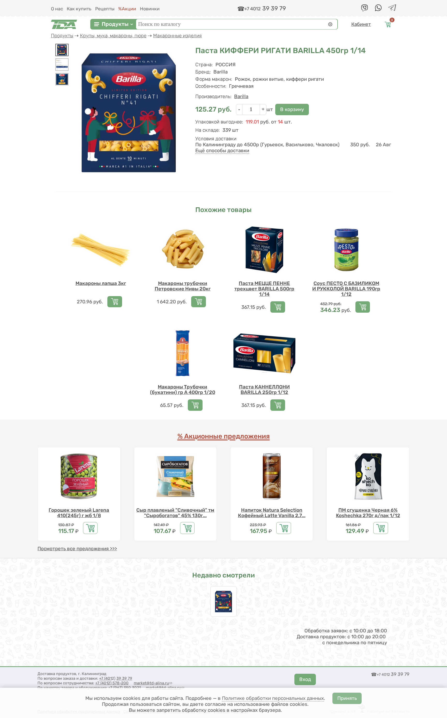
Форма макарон (213, 79)
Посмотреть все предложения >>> (77, 549)
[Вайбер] (364, 10)
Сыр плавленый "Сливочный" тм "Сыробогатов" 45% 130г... (175, 512)
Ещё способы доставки (222, 150)
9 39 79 (125, 678)
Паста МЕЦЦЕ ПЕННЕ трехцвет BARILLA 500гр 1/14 (264, 288)
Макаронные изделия (177, 36)
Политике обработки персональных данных (273, 698)
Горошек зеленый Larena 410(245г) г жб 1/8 (79, 512)
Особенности (210, 86)
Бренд (203, 72)
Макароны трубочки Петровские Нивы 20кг (183, 286)
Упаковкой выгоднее (219, 122)
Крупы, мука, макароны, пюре (113, 36)
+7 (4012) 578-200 (112, 683)
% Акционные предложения (223, 436)
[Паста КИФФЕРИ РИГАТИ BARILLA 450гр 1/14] (62, 50)
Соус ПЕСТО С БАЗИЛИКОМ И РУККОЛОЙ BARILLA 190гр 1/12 (346, 288)
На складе (207, 130)
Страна (204, 65)
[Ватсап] (378, 9)
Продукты (115, 24)
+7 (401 (105, 678)
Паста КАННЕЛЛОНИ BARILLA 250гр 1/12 (264, 389)
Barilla (241, 96)
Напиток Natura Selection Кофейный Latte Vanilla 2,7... (272, 512)
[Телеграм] (392, 9)
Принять (347, 698)
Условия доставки (215, 139)
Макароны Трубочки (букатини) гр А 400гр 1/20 (182, 389)
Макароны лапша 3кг (101, 283)
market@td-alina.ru (153, 683)
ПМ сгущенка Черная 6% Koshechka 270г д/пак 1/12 (368, 512)
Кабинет (361, 24)
